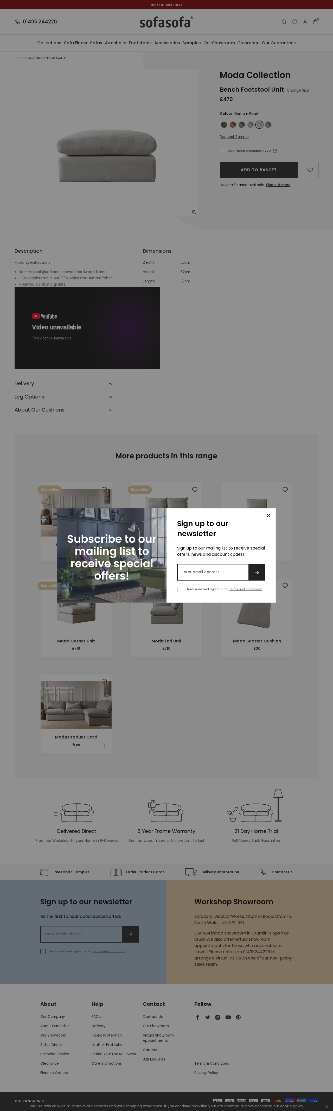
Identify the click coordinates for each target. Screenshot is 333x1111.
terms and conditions (245, 589)
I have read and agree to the (223, 589)
